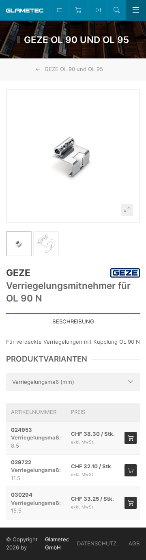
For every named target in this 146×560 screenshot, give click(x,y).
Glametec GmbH (57, 543)
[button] (73, 156)
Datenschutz (96, 543)
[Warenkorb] (78, 10)
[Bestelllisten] (59, 10)
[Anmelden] (97, 10)
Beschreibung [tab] (73, 321)
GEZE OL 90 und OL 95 (74, 69)
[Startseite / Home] (24, 10)
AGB (134, 543)
